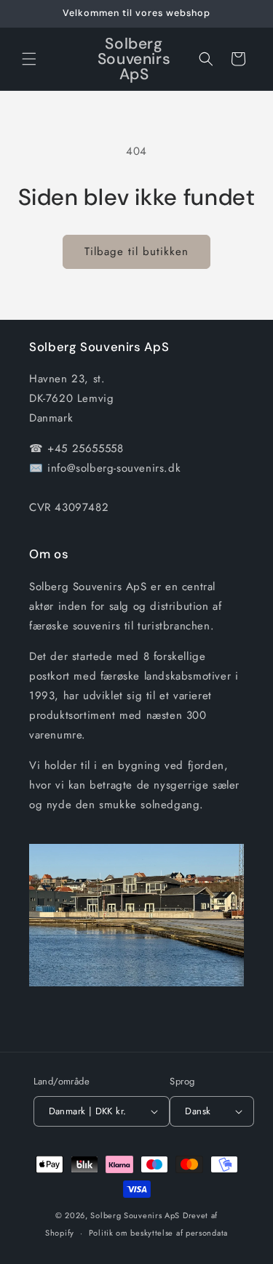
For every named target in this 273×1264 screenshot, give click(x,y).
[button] (29, 59)
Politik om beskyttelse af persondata (158, 1233)
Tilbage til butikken (136, 251)
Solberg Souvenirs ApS (135, 1215)
